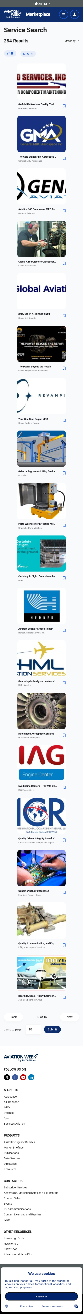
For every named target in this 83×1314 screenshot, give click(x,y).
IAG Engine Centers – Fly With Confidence (37, 786)
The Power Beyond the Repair (34, 366)
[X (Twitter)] (7, 1077)
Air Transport (11, 1102)
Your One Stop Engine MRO (33, 419)
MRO (26, 53)
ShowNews (10, 1249)
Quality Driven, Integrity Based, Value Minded (37, 838)
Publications (11, 1152)
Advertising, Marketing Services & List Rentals (31, 1192)
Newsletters (11, 1243)
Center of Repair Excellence (33, 890)
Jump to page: (13, 1029)
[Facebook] (15, 1077)
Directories (10, 1163)
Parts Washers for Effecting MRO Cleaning (37, 523)
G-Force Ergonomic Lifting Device (36, 471)
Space (7, 1118)
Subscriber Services (15, 1187)
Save (64, 106)
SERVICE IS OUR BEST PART (34, 314)
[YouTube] (23, 1077)
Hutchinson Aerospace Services (36, 733)
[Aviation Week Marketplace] (27, 14)
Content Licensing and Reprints (22, 1214)
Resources (10, 1169)
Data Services (12, 1158)
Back (13, 1017)
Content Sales (12, 1198)
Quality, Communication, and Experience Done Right (37, 943)
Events (8, 1203)
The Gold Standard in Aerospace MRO (37, 156)
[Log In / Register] (74, 14)
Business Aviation (14, 1123)
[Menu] (63, 14)
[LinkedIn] (31, 1077)
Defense (9, 1112)
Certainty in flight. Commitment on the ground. (37, 576)
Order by (70, 41)
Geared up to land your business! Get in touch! (37, 681)
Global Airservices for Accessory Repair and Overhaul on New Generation (37, 261)
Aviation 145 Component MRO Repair (37, 209)
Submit (52, 1029)
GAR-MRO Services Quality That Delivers (37, 104)
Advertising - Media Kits (18, 1254)
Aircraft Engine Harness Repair (35, 628)
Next (70, 1017)
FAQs (7, 1219)
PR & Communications (17, 1209)
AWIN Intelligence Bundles (19, 1142)
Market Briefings (14, 1147)
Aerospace (10, 1096)
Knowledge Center (15, 1238)
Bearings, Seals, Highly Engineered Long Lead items (37, 995)
